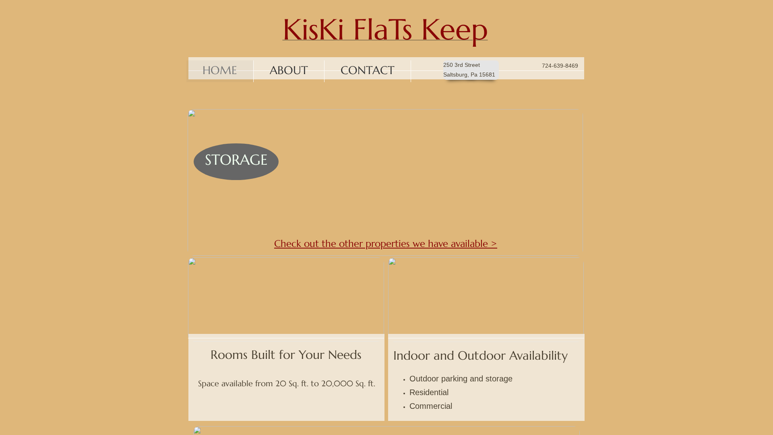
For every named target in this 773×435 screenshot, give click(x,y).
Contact (368, 70)
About (289, 70)
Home (220, 70)
